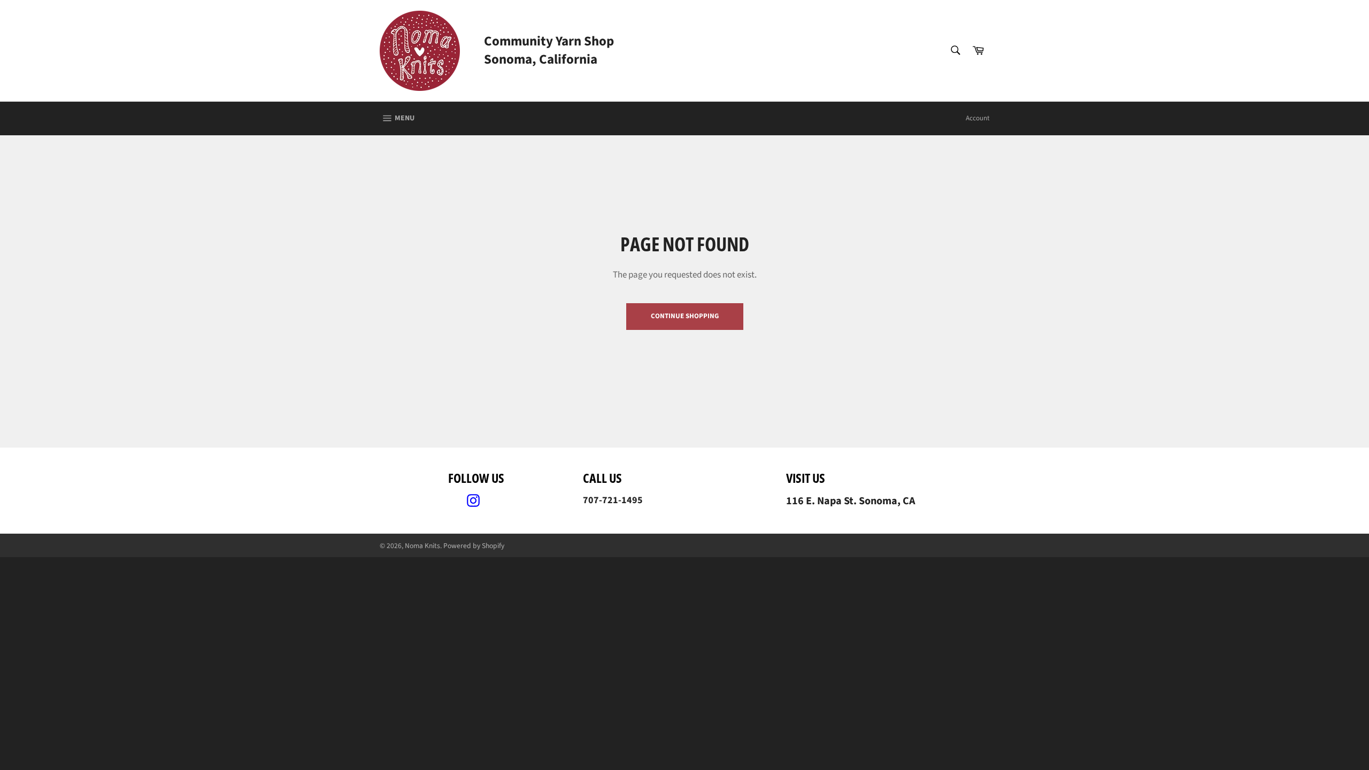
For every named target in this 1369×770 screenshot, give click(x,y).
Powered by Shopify (473, 546)
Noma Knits (422, 546)
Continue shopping (685, 316)
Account (977, 118)
